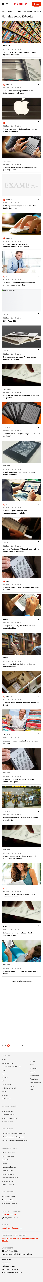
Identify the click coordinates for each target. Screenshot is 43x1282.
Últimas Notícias (7, 1063)
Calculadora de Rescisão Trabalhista (14, 1133)
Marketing (34, 1068)
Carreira (4, 1074)
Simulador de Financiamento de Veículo (15, 1140)
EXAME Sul (5, 1160)
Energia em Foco (7, 1170)
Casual (32, 1065)
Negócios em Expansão (9, 1203)
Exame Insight (6, 1084)
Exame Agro (34, 1075)
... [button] (16, 1045)
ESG (3, 1081)
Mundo (32, 1061)
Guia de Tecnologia (8, 1115)
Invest (4, 1092)
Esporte (33, 1072)
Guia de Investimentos (9, 1118)
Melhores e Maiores (8, 1196)
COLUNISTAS (6, 1099)
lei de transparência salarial (12, 1272)
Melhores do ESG (7, 1200)
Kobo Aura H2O (9, 321)
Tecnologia (34, 1079)
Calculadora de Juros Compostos (13, 1137)
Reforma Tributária (8, 1153)
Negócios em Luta (8, 1181)
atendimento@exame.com (12, 1228)
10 (19, 1045)
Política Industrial (8, 1185)
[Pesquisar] (7, 4)
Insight (18, 11)
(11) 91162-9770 (11, 1218)
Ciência (32, 1086)
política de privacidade (10, 1269)
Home (4, 1060)
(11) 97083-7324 (11, 1251)
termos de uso (6, 1263)
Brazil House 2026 (8, 1156)
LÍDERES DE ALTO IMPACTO (11, 1067)
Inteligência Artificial (9, 1088)
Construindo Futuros (9, 1167)
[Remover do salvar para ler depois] (38, 45)
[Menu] (3, 4)
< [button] (2, 1045)
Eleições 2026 (27, 11)
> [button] (22, 1045)
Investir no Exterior (8, 1174)
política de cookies (8, 1266)
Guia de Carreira (7, 1122)
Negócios (11, 11)
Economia (5, 1077)
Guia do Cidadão (7, 1111)
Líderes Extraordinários (10, 1178)
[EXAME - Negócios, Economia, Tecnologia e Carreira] (20, 4)
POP (31, 1090)
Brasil (4, 1070)
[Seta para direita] (38, 11)
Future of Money (35, 1082)
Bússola (4, 1163)
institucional (7, 1260)
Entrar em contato (9, 1214)
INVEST (4, 11)
